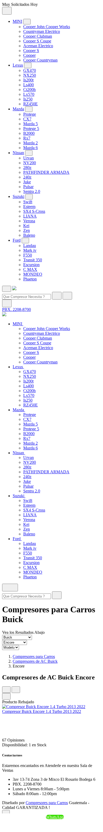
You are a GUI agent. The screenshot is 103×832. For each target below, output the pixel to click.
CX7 (27, 119)
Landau (29, 245)
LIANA (30, 216)
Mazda (18, 109)
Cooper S (31, 50)
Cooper (29, 55)
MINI (17, 21)
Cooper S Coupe (37, 41)
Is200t (28, 80)
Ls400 (28, 85)
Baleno (29, 235)
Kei (26, 225)
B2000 (29, 133)
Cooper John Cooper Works (46, 26)
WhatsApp (55, 817)
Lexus (18, 65)
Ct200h (29, 89)
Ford (17, 240)
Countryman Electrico (41, 31)
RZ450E (30, 104)
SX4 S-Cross (34, 211)
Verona (29, 221)
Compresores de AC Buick (35, 661)
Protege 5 (31, 128)
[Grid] (6, 689)
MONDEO (32, 274)
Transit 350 (32, 260)
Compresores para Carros (34, 656)
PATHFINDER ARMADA (46, 172)
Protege (29, 114)
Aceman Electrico (38, 46)
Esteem (29, 206)
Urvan (28, 158)
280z (27, 167)
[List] (16, 689)
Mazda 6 (30, 147)
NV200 (29, 163)
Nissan (18, 152)
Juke (27, 182)
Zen (26, 230)
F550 (27, 255)
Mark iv (29, 250)
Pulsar (28, 186)
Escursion (31, 264)
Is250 (27, 99)
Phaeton (30, 279)
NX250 (29, 75)
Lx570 (28, 94)
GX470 (29, 70)
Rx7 (26, 138)
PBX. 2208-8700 (16, 309)
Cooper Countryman (40, 60)
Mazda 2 (30, 143)
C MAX (30, 269)
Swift (27, 202)
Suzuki (18, 196)
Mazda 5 (30, 124)
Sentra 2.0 (31, 191)
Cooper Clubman (37, 36)
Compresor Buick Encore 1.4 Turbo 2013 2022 (41, 711)
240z (27, 177)
